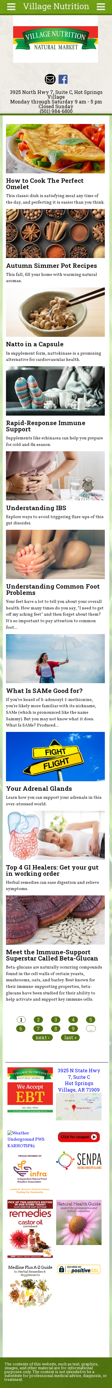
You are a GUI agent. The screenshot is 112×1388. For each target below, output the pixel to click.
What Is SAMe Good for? (44, 690)
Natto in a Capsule (35, 344)
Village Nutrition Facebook (63, 79)
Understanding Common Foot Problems (53, 589)
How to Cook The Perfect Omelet (45, 183)
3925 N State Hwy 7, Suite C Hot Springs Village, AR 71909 (79, 1080)
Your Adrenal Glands (39, 788)
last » (70, 1037)
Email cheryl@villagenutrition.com (50, 79)
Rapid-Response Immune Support (45, 426)
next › (43, 1037)
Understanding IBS (36, 508)
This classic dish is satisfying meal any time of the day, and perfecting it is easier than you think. (55, 199)
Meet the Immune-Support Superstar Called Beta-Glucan (52, 955)
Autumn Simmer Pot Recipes (51, 265)
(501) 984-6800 (56, 111)
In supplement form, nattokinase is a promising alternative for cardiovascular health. (53, 356)
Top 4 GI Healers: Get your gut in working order (52, 870)
